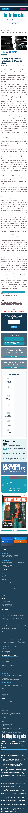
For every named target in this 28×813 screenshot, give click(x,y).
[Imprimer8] (7, 52)
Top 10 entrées (4, 579)
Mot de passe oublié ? (14, 8)
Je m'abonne (14, 530)
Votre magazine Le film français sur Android (10, 729)
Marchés (3, 595)
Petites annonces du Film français (8, 665)
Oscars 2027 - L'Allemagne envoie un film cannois (11, 566)
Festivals (3, 594)
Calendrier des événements (7, 664)
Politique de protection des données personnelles (11, 713)
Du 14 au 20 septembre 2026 (7, 605)
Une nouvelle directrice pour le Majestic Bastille (14, 449)
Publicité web (4, 718)
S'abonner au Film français (7, 658)
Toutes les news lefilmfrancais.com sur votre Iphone (11, 727)
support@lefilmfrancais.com (17, 776)
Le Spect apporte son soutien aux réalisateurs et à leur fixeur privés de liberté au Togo (13, 619)
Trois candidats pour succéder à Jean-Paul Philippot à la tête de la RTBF (14, 630)
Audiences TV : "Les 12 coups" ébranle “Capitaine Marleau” (12, 643)
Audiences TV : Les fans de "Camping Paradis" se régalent (12, 639)
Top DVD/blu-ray (5, 694)
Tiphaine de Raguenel (6, 304)
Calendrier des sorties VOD (7, 703)
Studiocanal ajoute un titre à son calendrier (10, 555)
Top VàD (3, 695)
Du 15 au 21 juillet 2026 (6, 649)
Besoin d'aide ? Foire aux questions (8, 666)
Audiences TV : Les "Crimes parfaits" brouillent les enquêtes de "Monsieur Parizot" (14, 454)
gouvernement (18, 302)
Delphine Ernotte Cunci (17, 304)
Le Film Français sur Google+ (7, 725)
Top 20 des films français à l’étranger (8, 588)
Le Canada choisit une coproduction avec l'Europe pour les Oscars (13, 563)
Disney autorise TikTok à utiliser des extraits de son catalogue (13, 685)
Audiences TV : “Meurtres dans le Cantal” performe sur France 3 (13, 642)
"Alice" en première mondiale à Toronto (9, 628)
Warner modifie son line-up (7, 556)
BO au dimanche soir (6, 576)
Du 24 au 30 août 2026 (6, 601)
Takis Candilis (10, 302)
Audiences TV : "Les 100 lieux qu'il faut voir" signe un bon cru (13, 641)
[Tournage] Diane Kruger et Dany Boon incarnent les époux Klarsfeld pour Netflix (12, 677)
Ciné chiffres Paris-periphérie (7, 582)
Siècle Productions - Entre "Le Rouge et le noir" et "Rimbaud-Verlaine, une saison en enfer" (13, 616)
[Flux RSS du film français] (10, 23)
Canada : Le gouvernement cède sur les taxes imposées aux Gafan (13, 687)
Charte (3, 721)
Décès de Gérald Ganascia (7, 621)
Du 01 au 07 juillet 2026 (6, 652)
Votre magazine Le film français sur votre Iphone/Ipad (12, 728)
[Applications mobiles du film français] (18, 23)
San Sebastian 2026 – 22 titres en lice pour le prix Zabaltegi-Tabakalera (13, 459)
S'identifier (5, 8)
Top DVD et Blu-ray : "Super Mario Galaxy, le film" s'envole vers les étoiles (12, 444)
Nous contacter (5, 710)
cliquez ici (14, 356)
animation (4, 302)
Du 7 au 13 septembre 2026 (7, 604)
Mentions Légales (5, 711)
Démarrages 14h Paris (6, 575)
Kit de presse (4, 717)
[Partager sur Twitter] (12, 52)
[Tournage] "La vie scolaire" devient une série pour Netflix (12, 675)
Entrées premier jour (5, 580)
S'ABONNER (23, 8)
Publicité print (4, 720)
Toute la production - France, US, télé (8, 662)
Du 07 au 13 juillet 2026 (6, 651)
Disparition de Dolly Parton (7, 565)
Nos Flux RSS (4, 731)
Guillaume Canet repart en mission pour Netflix (10, 679)
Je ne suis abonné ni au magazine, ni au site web (14, 343)
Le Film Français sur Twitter (7, 724)
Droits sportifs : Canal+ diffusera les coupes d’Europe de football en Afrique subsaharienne (14, 626)
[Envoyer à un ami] (4, 52)
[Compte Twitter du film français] (15, 23)
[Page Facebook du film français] (12, 23)
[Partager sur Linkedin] (15, 52)
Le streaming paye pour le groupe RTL (9, 684)
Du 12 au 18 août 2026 (6, 648)
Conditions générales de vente (7, 714)
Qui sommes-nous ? (5, 709)
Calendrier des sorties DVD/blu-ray (8, 701)
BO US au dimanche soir (6, 586)
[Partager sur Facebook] (10, 52)
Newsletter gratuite (5, 661)
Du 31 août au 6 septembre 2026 (8, 602)
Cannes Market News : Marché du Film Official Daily (11, 732)
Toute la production (14, 490)
